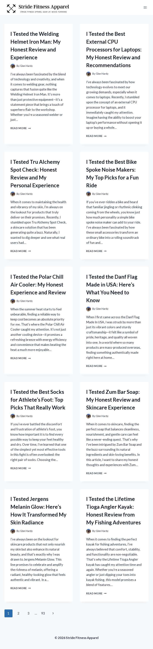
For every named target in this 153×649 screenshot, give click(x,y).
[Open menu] (145, 7)
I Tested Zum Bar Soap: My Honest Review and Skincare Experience (113, 400)
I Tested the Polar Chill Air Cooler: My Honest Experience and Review (38, 284)
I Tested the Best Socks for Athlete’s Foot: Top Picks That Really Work (37, 400)
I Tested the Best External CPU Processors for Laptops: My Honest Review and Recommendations (114, 49)
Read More (20, 128)
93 (43, 613)
